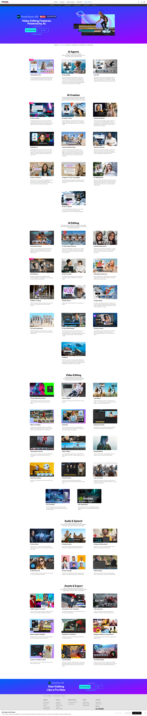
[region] (73, 713)
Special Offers (79, 2)
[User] (141, 2)
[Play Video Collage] (73, 443)
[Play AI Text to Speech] (73, 198)
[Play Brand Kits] (73, 416)
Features (59, 5)
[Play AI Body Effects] (73, 292)
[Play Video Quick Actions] (42, 238)
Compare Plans (68, 5)
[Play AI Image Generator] (105, 110)
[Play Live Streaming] (73, 651)
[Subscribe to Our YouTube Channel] (98, 709)
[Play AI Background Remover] (105, 266)
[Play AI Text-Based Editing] (73, 320)
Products (56, 2)
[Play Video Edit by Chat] (42, 66)
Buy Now (43, 30)
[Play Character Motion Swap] (73, 139)
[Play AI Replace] (73, 349)
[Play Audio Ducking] (105, 562)
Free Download (30, 30)
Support (94, 5)
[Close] (145, 713)
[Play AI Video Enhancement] (105, 238)
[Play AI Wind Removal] (42, 562)
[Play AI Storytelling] (73, 66)
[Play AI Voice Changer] (73, 562)
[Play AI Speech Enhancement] (105, 536)
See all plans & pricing (37, 34)
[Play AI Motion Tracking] (42, 292)
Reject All (128, 713)
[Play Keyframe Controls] (105, 416)
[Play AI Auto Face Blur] (73, 266)
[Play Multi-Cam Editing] (42, 416)
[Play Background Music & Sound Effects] (105, 626)
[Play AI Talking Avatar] (105, 169)
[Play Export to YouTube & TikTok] (42, 651)
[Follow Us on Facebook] (96, 709)
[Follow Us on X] (101, 709)
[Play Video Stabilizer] (73, 390)
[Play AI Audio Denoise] (73, 536)
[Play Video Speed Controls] (42, 443)
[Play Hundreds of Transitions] (73, 626)
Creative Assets (77, 5)
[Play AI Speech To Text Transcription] (73, 169)
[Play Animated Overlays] (42, 469)
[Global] (144, 2)
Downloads (62, 2)
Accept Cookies (136, 713)
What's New (86, 5)
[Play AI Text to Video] (42, 110)
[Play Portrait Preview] (73, 469)
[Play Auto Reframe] (42, 266)
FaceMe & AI (89, 2)
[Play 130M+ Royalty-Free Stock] (42, 601)
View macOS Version (36, 26)
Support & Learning (70, 2)
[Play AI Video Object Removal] (73, 238)
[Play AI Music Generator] (105, 139)
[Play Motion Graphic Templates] (42, 626)
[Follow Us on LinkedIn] (100, 709)
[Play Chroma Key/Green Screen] (42, 390)
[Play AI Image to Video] (73, 110)
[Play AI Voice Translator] (42, 169)
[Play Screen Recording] (105, 651)
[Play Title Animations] (105, 601)
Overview (52, 5)
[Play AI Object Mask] (105, 292)
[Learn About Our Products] (103, 709)
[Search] (138, 2)
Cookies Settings (118, 713)
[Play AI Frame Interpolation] (42, 320)
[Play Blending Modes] (105, 443)
